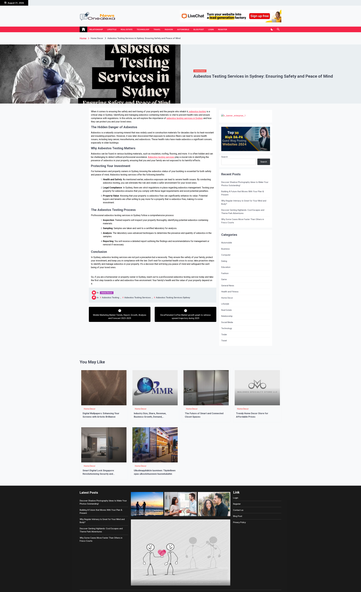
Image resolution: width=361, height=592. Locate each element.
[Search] (278, 29)
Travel (157, 29)
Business (225, 249)
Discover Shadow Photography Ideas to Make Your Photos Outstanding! (244, 184)
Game (224, 279)
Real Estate (127, 29)
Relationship (96, 29)
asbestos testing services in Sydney (185, 118)
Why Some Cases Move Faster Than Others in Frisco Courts (242, 221)
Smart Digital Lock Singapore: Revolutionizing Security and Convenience (98, 474)
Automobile (183, 29)
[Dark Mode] (272, 29)
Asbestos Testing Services (137, 297)
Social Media (227, 322)
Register (222, 29)
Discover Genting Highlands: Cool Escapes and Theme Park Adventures (242, 212)
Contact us (238, 510)
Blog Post (198, 29)
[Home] (83, 29)
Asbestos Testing (110, 297)
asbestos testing (197, 111)
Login (211, 29)
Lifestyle (111, 29)
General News (227, 285)
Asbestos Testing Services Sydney (173, 297)
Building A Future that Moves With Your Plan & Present (242, 193)
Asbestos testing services (161, 157)
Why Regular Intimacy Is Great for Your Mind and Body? (243, 202)
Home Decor (200, 71)
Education (225, 267)
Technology (143, 29)
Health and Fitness (229, 291)
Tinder (224, 334)
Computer (226, 255)
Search (224, 157)
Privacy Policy (239, 522)
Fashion (169, 29)
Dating (224, 261)
